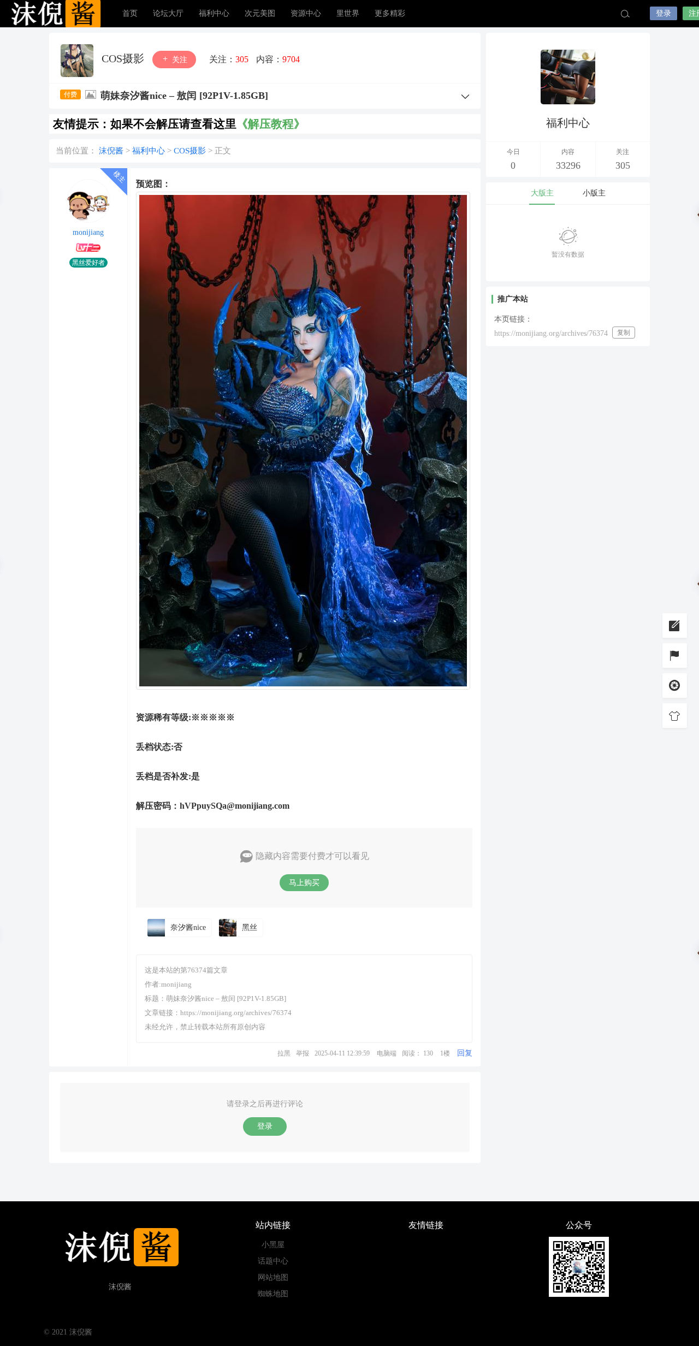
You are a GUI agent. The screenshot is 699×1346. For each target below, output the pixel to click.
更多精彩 (390, 13)
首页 (130, 13)
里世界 (347, 13)
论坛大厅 (168, 13)
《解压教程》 (270, 124)
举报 (302, 1053)
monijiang (88, 232)
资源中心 (306, 13)
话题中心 (273, 1261)
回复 (464, 1053)
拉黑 (284, 1053)
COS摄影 (124, 58)
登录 (663, 13)
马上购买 (304, 883)
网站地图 (273, 1277)
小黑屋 (273, 1245)
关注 (178, 60)
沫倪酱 (54, 13)
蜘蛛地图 (273, 1294)
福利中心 (214, 13)
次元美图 (260, 13)
